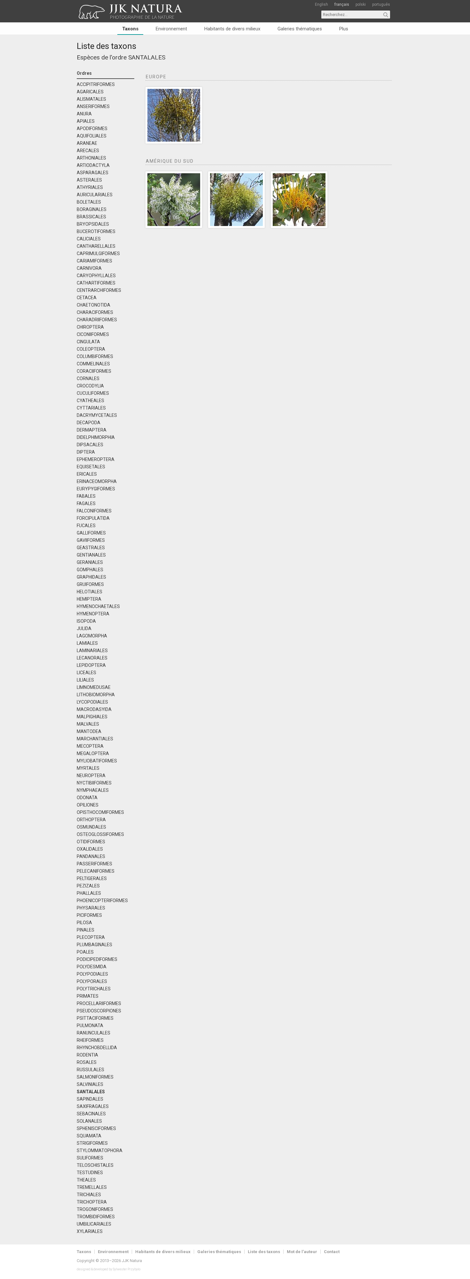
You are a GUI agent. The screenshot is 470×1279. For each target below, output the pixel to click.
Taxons (130, 29)
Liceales (86, 672)
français (341, 4)
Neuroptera (91, 775)
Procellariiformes (99, 1003)
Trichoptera (92, 1202)
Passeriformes (94, 864)
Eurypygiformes (96, 489)
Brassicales (91, 216)
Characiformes (95, 312)
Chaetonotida (93, 305)
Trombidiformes (96, 1216)
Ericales (87, 474)
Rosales (87, 1062)
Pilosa (84, 922)
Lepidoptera (91, 665)
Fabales (86, 496)
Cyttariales (91, 408)
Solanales (89, 1121)
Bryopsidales (93, 224)
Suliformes (90, 1158)
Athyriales (90, 187)
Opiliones (87, 805)
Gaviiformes (91, 540)
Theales (86, 1180)
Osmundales (91, 827)
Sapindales (90, 1099)
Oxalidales (90, 849)
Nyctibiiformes (94, 783)
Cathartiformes (96, 283)
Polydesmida (91, 966)
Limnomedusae (94, 687)
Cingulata (88, 341)
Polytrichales (94, 989)
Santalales (146, 57)
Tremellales (92, 1187)
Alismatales (91, 99)
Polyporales (92, 981)
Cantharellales (96, 246)
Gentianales (91, 555)
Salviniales (90, 1084)
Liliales (85, 680)
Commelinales (93, 364)
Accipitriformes (96, 84)
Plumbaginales (94, 944)
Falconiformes (94, 511)
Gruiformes (90, 584)
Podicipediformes (97, 959)
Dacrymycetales (97, 415)
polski (361, 4)
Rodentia (87, 1055)
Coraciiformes (94, 371)
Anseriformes (93, 106)
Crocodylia (90, 386)
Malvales (88, 724)
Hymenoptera (93, 614)
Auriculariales (95, 194)
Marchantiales (95, 739)
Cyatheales (90, 400)
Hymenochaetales (98, 606)
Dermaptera (91, 430)
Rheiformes (90, 1040)
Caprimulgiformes (98, 253)
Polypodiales (92, 974)
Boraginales (91, 209)
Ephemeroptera (95, 459)
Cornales (88, 378)
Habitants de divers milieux (232, 29)
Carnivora (89, 268)
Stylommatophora (99, 1150)
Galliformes (91, 533)
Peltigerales (92, 878)
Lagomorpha (92, 636)
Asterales (89, 180)
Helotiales (89, 591)
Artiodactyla (93, 165)
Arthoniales (91, 158)
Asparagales (92, 172)
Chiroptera (90, 327)
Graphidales (91, 577)
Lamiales (87, 643)
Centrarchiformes (99, 290)
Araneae (87, 143)
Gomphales (90, 569)
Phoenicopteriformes (102, 900)
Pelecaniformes (95, 871)
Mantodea (89, 731)
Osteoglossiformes (100, 834)
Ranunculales (93, 1033)
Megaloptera (93, 753)
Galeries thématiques (300, 29)
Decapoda (88, 422)
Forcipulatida (93, 518)
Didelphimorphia (96, 437)
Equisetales (91, 466)
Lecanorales (92, 658)
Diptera (86, 452)
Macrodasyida (94, 709)
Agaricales (90, 92)
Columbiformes (95, 356)
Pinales (85, 930)
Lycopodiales (92, 702)
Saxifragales (93, 1106)
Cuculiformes (93, 393)
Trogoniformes (95, 1209)
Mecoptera (90, 746)
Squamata (89, 1136)
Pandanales (91, 856)
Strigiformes (92, 1143)
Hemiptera (89, 599)
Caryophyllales (96, 275)
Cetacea (87, 297)
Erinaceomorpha (97, 481)
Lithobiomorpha (96, 694)
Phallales (89, 893)
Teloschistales (95, 1165)
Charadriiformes (97, 319)
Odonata (87, 797)
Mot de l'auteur (302, 1251)
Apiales (86, 121)
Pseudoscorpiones (99, 1011)
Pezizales (88, 886)
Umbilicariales (94, 1224)
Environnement (171, 29)
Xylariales (90, 1231)
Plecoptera (91, 937)
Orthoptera (91, 819)
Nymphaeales (93, 790)
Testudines (90, 1172)
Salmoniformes (95, 1077)
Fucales (86, 525)
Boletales (89, 202)
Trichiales (89, 1194)
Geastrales (91, 547)
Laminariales (92, 650)
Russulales (90, 1069)
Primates (87, 996)
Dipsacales (90, 444)
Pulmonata (90, 1025)
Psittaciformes (95, 1018)
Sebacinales (91, 1113)
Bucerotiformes (96, 231)
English (321, 4)
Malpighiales (92, 716)
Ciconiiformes (93, 334)
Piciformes (89, 915)
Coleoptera (91, 349)
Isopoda (86, 621)
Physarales (91, 908)
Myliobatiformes (97, 761)
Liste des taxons (106, 46)
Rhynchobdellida (97, 1047)
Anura (84, 114)
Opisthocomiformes (100, 812)
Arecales (88, 150)
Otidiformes (91, 841)
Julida (84, 628)
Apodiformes (92, 128)
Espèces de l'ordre (102, 57)
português (381, 4)
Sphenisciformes (96, 1128)
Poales (85, 952)
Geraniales (90, 562)
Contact (332, 1251)
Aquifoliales (91, 136)
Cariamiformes (94, 261)
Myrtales (88, 768)
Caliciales (89, 239)
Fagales (86, 503)
